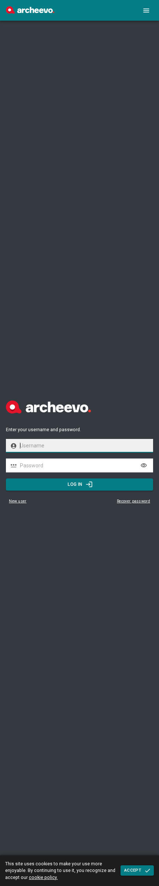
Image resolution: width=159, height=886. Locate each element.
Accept (132, 870)
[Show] (144, 465)
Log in (75, 484)
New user (17, 501)
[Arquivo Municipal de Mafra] (30, 12)
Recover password (133, 501)
